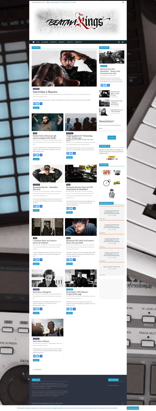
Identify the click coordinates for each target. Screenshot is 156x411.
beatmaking (56, 94)
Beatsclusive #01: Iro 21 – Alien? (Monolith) (116, 110)
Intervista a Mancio (41, 341)
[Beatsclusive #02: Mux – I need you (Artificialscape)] (104, 100)
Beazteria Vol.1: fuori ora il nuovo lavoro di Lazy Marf (80, 241)
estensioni (72, 94)
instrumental (82, 94)
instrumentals (38, 142)
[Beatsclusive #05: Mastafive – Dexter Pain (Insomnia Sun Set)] (111, 51)
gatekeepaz (44, 193)
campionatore (66, 94)
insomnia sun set (56, 193)
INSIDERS (61, 42)
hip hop (77, 94)
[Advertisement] (111, 289)
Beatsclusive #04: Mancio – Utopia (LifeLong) (77, 293)
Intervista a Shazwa (45, 92)
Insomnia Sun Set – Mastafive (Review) (45, 188)
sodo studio (47, 142)
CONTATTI (70, 42)
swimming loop (86, 144)
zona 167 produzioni (74, 249)
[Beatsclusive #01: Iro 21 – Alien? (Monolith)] (104, 109)
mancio (45, 345)
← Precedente (37, 369)
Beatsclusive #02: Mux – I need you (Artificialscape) (116, 102)
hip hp (37, 247)
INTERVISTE (53, 42)
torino (45, 195)
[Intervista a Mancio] (47, 320)
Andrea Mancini (47, 191)
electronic (68, 298)
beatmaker (52, 245)
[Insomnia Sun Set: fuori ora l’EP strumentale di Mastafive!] (81, 166)
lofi (81, 144)
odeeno (58, 247)
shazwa (45, 96)
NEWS (38, 42)
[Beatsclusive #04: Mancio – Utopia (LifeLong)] (81, 270)
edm (94, 296)
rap (43, 142)
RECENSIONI (45, 42)
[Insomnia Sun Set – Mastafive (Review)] (47, 166)
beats (60, 94)
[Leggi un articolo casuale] (122, 42)
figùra (67, 144)
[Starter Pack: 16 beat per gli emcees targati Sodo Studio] (47, 114)
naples (50, 247)
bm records (72, 193)
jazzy (82, 195)
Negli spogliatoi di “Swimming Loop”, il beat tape (63, 2)
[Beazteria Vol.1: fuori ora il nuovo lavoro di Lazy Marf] (81, 219)
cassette (45, 296)
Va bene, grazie (132, 408)
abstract (86, 245)
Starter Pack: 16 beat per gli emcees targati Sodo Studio (44, 137)
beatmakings (36, 296)
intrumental (89, 247)
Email (100, 128)
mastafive (41, 195)
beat (52, 94)
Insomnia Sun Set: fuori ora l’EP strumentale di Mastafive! (79, 188)
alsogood (86, 142)
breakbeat (38, 193)
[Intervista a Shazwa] (64, 51)
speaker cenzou (54, 142)
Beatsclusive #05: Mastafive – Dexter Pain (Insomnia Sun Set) (110, 71)
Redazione (45, 94)
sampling (41, 96)
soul (73, 197)
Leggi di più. (121, 408)
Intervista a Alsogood (42, 292)
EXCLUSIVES (69, 289)
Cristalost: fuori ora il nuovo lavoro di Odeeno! (45, 241)
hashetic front (90, 193)
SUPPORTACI (78, 42)
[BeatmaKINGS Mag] (33, 42)
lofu (87, 94)
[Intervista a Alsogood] (47, 270)
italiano (79, 195)
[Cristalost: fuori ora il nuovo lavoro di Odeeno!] (47, 219)
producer (35, 249)
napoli (53, 247)
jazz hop (78, 144)
